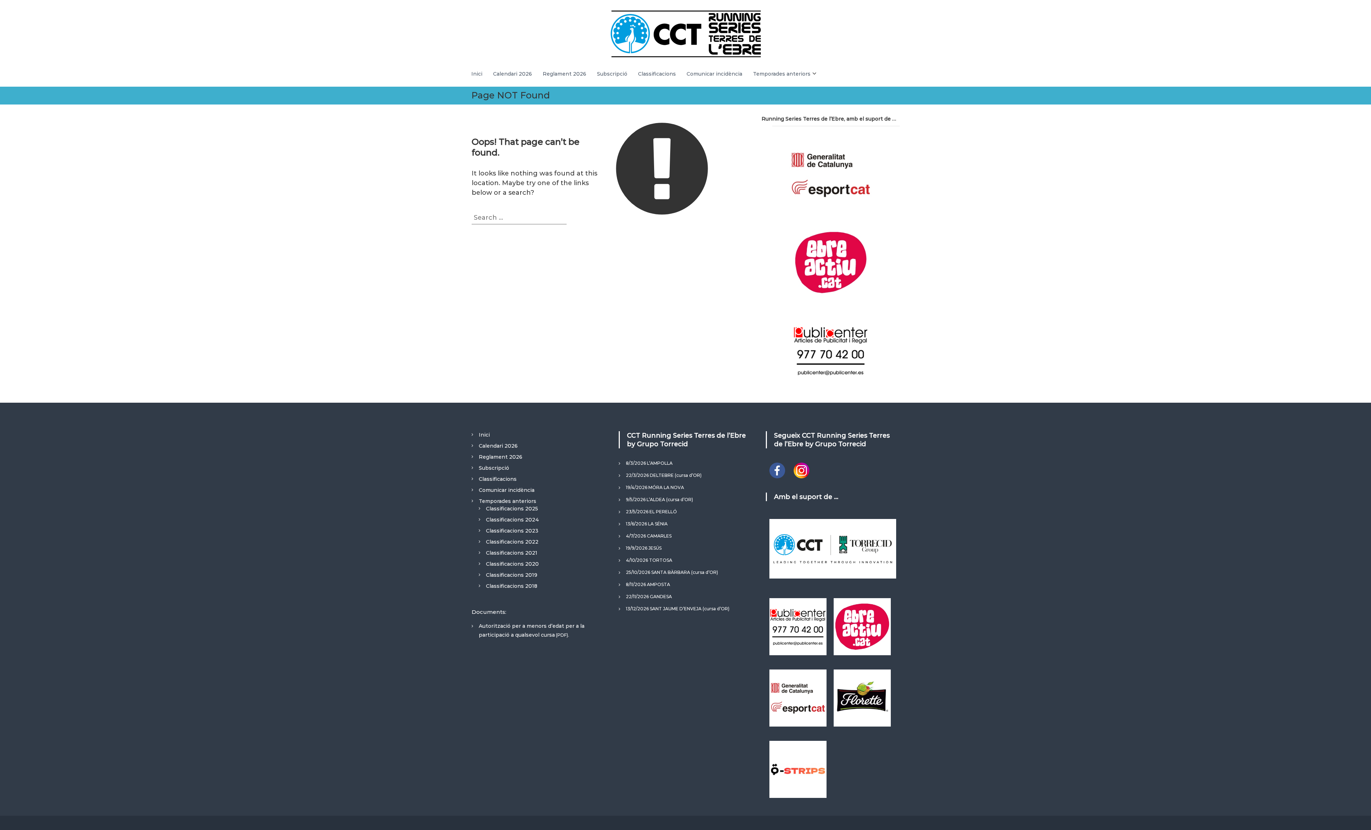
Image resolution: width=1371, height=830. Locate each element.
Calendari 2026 (512, 74)
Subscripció (612, 74)
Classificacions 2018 (511, 586)
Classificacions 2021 (511, 553)
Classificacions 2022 (512, 542)
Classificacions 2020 (512, 564)
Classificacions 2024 (512, 519)
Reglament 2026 (564, 74)
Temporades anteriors (781, 74)
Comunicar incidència (714, 74)
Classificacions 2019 (511, 575)
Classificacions (657, 74)
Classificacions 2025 (512, 508)
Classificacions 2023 (512, 531)
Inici (476, 74)
